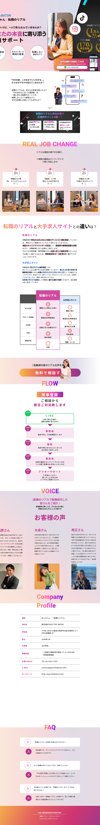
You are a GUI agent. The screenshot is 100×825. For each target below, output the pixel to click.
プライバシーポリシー (54, 816)
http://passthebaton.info (53, 674)
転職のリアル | (44, 816)
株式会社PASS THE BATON (53, 624)
